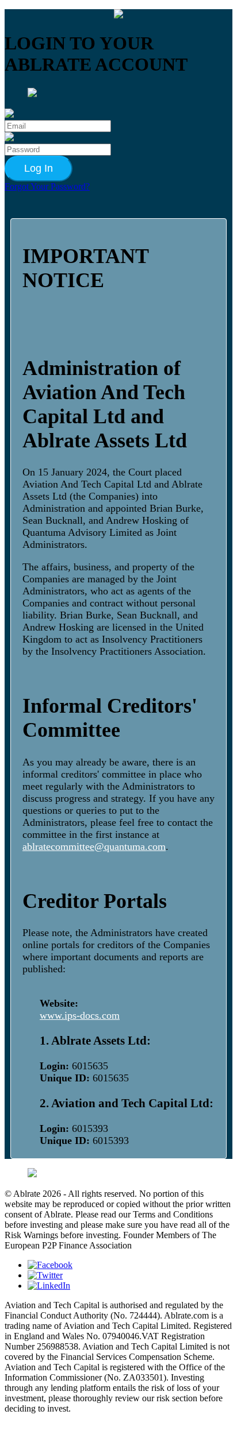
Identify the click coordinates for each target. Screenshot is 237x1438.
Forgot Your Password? (47, 186)
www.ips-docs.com (80, 1015)
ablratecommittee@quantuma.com (94, 846)
